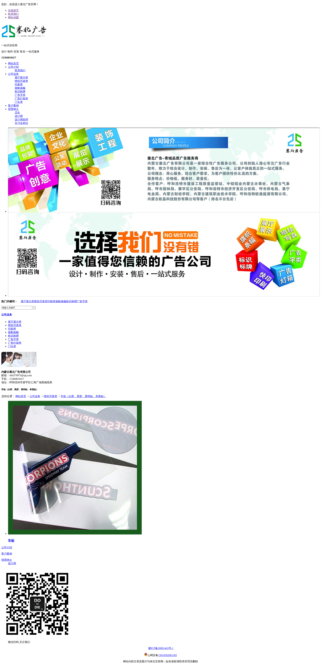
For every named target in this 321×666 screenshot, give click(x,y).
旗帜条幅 (20, 88)
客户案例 (13, 105)
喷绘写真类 (21, 81)
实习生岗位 (21, 123)
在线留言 (13, 10)
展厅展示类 (21, 77)
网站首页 (13, 63)
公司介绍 (13, 66)
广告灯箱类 (21, 98)
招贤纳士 (13, 109)
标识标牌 (20, 91)
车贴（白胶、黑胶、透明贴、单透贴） (83, 396)
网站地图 (13, 17)
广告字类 (20, 95)
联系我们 (13, 14)
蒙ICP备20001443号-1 (160, 648)
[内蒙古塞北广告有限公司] (24, 38)
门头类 (19, 102)
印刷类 (19, 84)
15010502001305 (167, 655)
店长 (17, 112)
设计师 (19, 116)
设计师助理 (21, 119)
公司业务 (13, 74)
